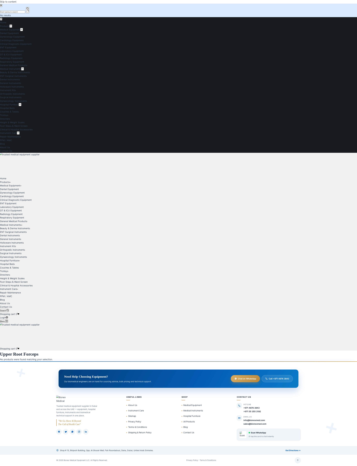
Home (3, 178)
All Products (189, 421)
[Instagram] (79, 431)
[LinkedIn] (85, 431)
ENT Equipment (8, 203)
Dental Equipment (9, 189)
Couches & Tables (9, 267)
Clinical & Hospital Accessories (16, 285)
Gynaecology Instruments (13, 257)
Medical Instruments (10, 224)
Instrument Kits (8, 246)
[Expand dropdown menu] (21, 186)
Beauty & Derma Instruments (15, 228)
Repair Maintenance (10, 292)
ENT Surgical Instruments (13, 232)
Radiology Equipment (11, 214)
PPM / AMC (6, 296)
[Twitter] (65, 431)
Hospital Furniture (9, 260)
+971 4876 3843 (251, 408)
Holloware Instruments (12, 242)
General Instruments (10, 239)
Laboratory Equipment (12, 207)
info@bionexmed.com (254, 420)
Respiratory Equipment (12, 217)
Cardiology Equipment (12, 196)
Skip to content (8, 1)
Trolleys (4, 271)
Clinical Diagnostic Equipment (16, 199)
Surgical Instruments (10, 253)
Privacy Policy (134, 421)
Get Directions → (293, 450)
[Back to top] (298, 460)
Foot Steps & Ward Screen (14, 281)
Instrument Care (8, 289)
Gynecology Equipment (12, 192)
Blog (2, 299)
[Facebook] (59, 431)
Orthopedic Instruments (12, 249)
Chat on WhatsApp (247, 378)
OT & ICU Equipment (11, 210)
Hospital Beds (7, 264)
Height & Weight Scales (12, 278)
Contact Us (6, 306)
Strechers (5, 274)
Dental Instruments (10, 235)
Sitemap (132, 416)
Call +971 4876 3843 (279, 378)
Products (4, 182)
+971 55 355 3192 (252, 411)
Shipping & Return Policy (139, 432)
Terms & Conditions (137, 427)
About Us (5, 303)
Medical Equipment (10, 185)
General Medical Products (13, 221)
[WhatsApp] (72, 431)
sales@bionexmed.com (254, 424)
